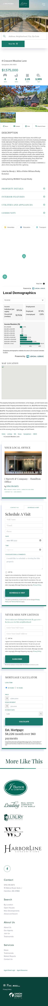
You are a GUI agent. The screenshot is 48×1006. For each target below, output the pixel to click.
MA (15, 434)
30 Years (10, 688)
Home (3, 434)
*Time (7, 545)
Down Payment (10, 702)
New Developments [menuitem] (11, 911)
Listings (9, 434)
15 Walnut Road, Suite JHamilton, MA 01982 (13, 889)
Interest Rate (10, 710)
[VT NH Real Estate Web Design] (15, 995)
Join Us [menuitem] (7, 933)
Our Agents (17, 492)
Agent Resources (22, 970)
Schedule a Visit (33, 507)
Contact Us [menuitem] (8, 959)
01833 (35, 434)
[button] (4, 36)
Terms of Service (16, 601)
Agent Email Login (9, 970)
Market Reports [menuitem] (10, 956)
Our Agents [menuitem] (8, 930)
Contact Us (8, 492)
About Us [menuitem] (7, 927)
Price (7, 694)
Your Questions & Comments (15, 554)
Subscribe (17, 659)
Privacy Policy (37, 585)
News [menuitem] (6, 950)
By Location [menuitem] (8, 905)
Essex (20, 434)
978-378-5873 (9, 3)
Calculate (24, 722)
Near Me (12, 44)
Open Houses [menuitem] (9, 908)
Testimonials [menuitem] (9, 936)
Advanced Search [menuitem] (11, 914)
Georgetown (27, 434)
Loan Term (9, 682)
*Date (7, 536)
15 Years (20, 688)
